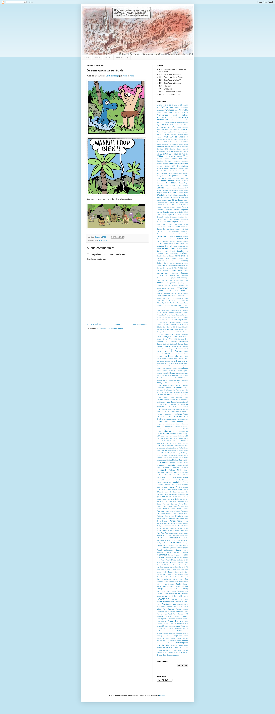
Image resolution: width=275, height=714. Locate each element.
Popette (159, 535)
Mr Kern (178, 487)
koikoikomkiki (172, 380)
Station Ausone (163, 602)
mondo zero (170, 480)
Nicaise (159, 499)
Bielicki (166, 168)
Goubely (177, 334)
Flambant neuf (174, 301)
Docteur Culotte (179, 265)
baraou (185, 142)
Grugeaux (160, 341)
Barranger (160, 146)
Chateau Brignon (171, 222)
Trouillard (179, 621)
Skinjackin (180, 591)
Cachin (159, 200)
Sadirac (175, 565)
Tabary (175, 606)
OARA (166, 501)
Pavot (186, 513)
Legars (173, 419)
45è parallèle (183, 105)
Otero (159, 506)
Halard (159, 349)
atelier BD (184, 130)
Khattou (180, 378)
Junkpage (184, 373)
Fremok (164, 312)
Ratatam (177, 552)
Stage (186, 599)
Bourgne (185, 185)
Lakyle (172, 397)
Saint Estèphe (161, 569)
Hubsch (164, 358)
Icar (158, 361)
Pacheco (185, 506)
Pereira (159, 518)
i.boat (186, 358)
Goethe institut (168, 332)
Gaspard (179, 322)
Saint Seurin (170, 577)
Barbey (159, 144)
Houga (186, 356)
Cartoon (172, 207)
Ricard (163, 560)
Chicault (185, 224)
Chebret (169, 224)
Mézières (185, 472)
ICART (162, 361)
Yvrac (180, 650)
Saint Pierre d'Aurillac (180, 574)
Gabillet (173, 317)
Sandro (178, 584)
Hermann (167, 354)
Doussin (159, 268)
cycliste (159, 248)
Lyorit (172, 448)
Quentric (173, 547)
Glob (181, 329)
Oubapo (163, 506)
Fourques (174, 305)
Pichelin (165, 528)
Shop (158, 591)
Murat (180, 489)
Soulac (174, 596)
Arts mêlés (172, 127)
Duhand (185, 270)
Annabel (185, 117)
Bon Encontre (173, 178)
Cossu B (165, 239)
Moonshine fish (169, 484)
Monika (178, 480)
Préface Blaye (173, 538)
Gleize (176, 329)
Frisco (180, 312)
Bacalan (170, 139)
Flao (182, 300)
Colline (169, 231)
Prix (178, 540)
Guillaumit (166, 344)
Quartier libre (183, 545)
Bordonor (160, 185)
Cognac (159, 231)
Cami (176, 202)
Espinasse (184, 283)
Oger (170, 501)
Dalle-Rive (184, 248)
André (175, 115)
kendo (170, 378)
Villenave (185, 638)
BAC (165, 139)
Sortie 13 (160, 596)
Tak (164, 609)
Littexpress (176, 441)
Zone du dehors (168, 655)
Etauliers (174, 285)
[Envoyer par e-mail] (112, 237)
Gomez (178, 332)
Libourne (173, 433)
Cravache (173, 241)
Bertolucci (177, 163)
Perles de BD (173, 518)
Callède (165, 202)
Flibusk (159, 303)
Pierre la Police (176, 528)
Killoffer (159, 380)
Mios (178, 475)
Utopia (159, 628)
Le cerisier (181, 404)
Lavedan (180, 402)
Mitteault (185, 475)
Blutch (170, 173)
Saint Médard (167, 574)
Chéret (175, 224)
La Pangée (177, 390)
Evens (159, 288)
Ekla (162, 280)
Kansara (168, 375)
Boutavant (174, 188)
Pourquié (176, 535)
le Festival (176, 407)
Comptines (184, 231)
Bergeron (185, 161)
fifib (183, 298)
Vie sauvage (167, 636)
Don (187, 265)
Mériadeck (161, 470)
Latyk (169, 402)
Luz (164, 448)
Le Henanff (169, 409)
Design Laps (183, 258)
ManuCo (164, 455)
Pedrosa (160, 516)
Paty (174, 513)
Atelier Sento (161, 132)
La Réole (169, 392)
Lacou (186, 395)
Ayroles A (183, 137)
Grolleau (181, 339)
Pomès (179, 533)
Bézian (167, 166)
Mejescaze (175, 467)
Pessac (179, 521)
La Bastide (160, 387)
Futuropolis (160, 317)
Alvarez (177, 112)
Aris (182, 125)
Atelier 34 (168, 129)
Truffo (186, 621)
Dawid (167, 253)
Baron (176, 144)
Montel (185, 482)
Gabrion (180, 317)
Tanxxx (178, 609)
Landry (186, 397)
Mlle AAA (165, 477)
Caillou (186, 200)
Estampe (160, 285)
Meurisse (177, 472)
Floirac (169, 303)
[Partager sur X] (117, 237)
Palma (159, 509)
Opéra (159, 504)
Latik (158, 402)
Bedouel (179, 156)
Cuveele (185, 246)
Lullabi (180, 445)
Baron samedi (183, 144)
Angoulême (161, 117)
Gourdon (185, 334)
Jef (167, 368)
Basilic (179, 146)
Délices (171, 256)
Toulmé (168, 616)
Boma (164, 178)
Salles (166, 581)
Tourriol (185, 616)
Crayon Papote (182, 241)
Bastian (172, 149)
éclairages (184, 278)
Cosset (159, 239)
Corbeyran (161, 236)
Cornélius (178, 236)
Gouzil (159, 337)
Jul (164, 373)
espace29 (172, 283)
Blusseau (164, 173)
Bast (166, 149)
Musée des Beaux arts (172, 492)
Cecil (186, 212)
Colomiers (175, 231)
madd (176, 448)
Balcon (186, 139)
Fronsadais (161, 315)
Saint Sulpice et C (181, 577)
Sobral (171, 593)
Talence (171, 609)
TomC (170, 614)
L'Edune (159, 385)
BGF (173, 166)
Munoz (174, 489)
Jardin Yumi (161, 368)
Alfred (159, 112)
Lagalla (165, 397)
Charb (170, 219)
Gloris (186, 329)
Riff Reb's (172, 560)
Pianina (174, 526)
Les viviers (177, 429)
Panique (166, 509)
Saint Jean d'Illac (178, 569)
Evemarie (180, 285)
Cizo (186, 227)
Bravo (186, 190)
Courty (159, 241)
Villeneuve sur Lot (163, 640)
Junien (178, 373)
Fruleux (173, 315)
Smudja (159, 593)
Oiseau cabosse (182, 501)
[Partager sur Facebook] (120, 237)
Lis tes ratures (166, 441)
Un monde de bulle (181, 623)
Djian (172, 265)
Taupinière (160, 611)
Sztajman (169, 606)
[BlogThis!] (114, 237)
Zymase (176, 655)
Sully (174, 604)
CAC (186, 197)
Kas (181, 375)
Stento (171, 602)
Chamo (159, 219)
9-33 (163, 107)
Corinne (170, 236)
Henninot (160, 354)
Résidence (169, 557)
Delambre (165, 256)
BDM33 (160, 156)
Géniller (159, 327)
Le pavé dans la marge (178, 411)
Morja (158, 487)
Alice (165, 112)
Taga (180, 606)
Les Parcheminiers (181, 426)
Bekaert (159, 159)
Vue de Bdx (163, 645)
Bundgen (180, 195)
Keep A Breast (162, 378)
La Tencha (184, 392)
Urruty (182, 626)
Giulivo (170, 329)
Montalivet (177, 482)
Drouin (180, 268)
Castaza (185, 207)
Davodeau (160, 253)
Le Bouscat (172, 404)
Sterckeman (179, 602)
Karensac (175, 375)
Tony (175, 614)
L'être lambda (175, 385)
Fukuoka (185, 315)
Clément (166, 229)
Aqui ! (159, 125)
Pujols (165, 545)
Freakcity (173, 310)
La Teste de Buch (164, 395)
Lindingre (181, 436)
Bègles (185, 156)
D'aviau (165, 248)
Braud (181, 190)
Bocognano (173, 176)
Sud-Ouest (167, 604)
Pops (165, 535)
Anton (186, 120)
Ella (174, 280)
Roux (186, 562)
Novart (182, 499)
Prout (166, 543)
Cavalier (166, 212)
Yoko (170, 650)
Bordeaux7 (172, 183)
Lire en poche (178, 438)
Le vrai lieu (177, 416)
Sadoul (181, 565)
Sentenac (179, 589)
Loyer (168, 445)
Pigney (186, 528)
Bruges (159, 192)
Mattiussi (164, 462)
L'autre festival (173, 383)
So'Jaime (166, 593)
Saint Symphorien (164, 579)
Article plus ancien (140, 324)
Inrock (181, 363)
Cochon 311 (179, 229)
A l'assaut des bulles (181, 107)
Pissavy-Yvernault (163, 530)
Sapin (159, 586)
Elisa (170, 280)
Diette (186, 263)
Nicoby (164, 499)
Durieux (160, 275)
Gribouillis (173, 339)
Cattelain (176, 210)
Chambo (166, 217)
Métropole (160, 472)
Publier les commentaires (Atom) (110, 329)
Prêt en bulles (183, 538)
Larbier (172, 399)
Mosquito (165, 487)
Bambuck (179, 142)
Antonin (159, 122)
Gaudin (185, 322)
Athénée (185, 132)
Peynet (186, 521)
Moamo (173, 477)
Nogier (177, 499)
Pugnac (159, 545)
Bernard (165, 163)
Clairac (159, 229)
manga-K (179, 453)
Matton (172, 462)
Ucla (171, 623)
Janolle (182, 366)
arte (158, 127)
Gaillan (186, 317)
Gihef (175, 327)
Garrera (172, 322)
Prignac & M (170, 540)
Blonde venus (177, 171)
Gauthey (173, 324)
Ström (159, 604)
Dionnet (159, 265)
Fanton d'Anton (182, 293)
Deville (166, 263)
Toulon (177, 616)
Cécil (158, 215)
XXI (187, 648)
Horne (181, 356)
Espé (178, 283)
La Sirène (176, 392)
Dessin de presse (173, 261)
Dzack (178, 275)
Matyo (186, 462)
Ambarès (185, 112)
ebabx (164, 278)
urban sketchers (170, 626)
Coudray (179, 239)
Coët (186, 229)
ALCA (186, 110)
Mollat (185, 477)
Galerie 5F (160, 320)
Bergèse (159, 163)
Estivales (167, 285)
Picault (186, 526)
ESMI (166, 283)
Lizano (168, 443)
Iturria (166, 366)
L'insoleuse (184, 385)
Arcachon (176, 125)
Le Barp (163, 404)
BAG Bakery (178, 139)
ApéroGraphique (182, 122)
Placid (172, 530)
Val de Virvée (173, 628)
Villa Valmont (183, 636)
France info (173, 308)
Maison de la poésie (164, 450)
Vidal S (185, 633)
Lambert (179, 397)
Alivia (171, 112)
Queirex (166, 547)
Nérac (186, 497)
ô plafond (160, 501)
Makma (186, 450)
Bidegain (160, 168)
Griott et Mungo (112, 76)
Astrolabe (185, 127)
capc (186, 202)
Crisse (169, 243)
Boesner (180, 176)
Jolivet (159, 370)
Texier (186, 611)
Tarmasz (185, 609)
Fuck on (179, 315)
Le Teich (160, 416)
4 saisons (175, 105)
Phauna (167, 523)
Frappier (166, 310)
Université (160, 626)
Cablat (181, 197)
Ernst (186, 280)
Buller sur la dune (175, 193)
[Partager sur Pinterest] (123, 237)
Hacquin (185, 346)
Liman (175, 436)
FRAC (180, 305)
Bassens (185, 146)
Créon (165, 243)
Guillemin (173, 344)
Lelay (166, 421)
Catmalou (168, 210)
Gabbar (167, 317)
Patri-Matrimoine (166, 513)
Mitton (159, 477)
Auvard (159, 137)
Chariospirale (184, 219)
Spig (180, 599)
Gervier (169, 327)
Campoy (181, 202)
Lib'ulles (159, 433)
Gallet (174, 320)
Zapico (165, 652)
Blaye (186, 168)
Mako (158, 453)
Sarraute (170, 586)
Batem (179, 149)
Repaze (177, 555)
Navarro (168, 496)
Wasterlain (173, 645)
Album (181, 110)
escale (160, 283)
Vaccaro (165, 628)
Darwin (172, 251)
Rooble (186, 560)
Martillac (169, 460)
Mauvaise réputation (166, 465)
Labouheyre (179, 395)
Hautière (159, 351)
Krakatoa (185, 380)
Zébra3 (170, 652)
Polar (162, 533)
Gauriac (166, 324)
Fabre (166, 291)
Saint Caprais (169, 567)
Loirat (174, 443)
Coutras (165, 241)
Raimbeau (160, 552)
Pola (158, 533)
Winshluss (161, 648)
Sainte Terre (178, 579)
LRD (171, 445)
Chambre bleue (183, 217)
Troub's (171, 621)
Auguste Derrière (163, 134)
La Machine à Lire (178, 387)
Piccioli (159, 528)
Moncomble (160, 480)
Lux (161, 448)
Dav (186, 251)
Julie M (168, 373)
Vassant (185, 631)
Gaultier (159, 324)
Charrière (160, 222)
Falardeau (166, 293)
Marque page (161, 460)
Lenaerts (172, 421)
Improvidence (161, 363)
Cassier (178, 207)
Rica (158, 560)
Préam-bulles (162, 538)
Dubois (159, 270)
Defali (159, 256)
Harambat (179, 349)
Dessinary (184, 261)
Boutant (167, 188)
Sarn (164, 586)
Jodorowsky (177, 368)
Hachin (179, 346)
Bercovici (177, 161)
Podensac (184, 530)
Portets (170, 535)
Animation (177, 117)
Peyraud (160, 523)
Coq (187, 234)
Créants (159, 243)
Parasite (185, 509)
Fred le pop (180, 310)
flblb (187, 300)
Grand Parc (177, 337)
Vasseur (159, 633)
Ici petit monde (170, 361)
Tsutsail (159, 623)
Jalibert (176, 366)
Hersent (180, 354)
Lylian (168, 448)
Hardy (186, 349)
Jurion (159, 375)
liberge (166, 434)
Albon (176, 110)
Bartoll (173, 146)
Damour (160, 251)
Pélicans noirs (169, 516)
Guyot (166, 346)
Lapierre (160, 400)
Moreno (178, 485)
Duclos (173, 270)
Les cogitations (167, 424)
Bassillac (160, 149)
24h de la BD (166, 105)
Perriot (172, 521)
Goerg (159, 332)
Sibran (169, 591)
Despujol (160, 261)
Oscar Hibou (183, 504)
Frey (169, 312)
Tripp (158, 621)
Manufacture (173, 455)
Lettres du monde (170, 431)
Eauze (159, 278)
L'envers (166, 385)
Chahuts (185, 215)
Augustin (173, 134)
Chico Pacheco (162, 227)
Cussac (180, 246)
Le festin (170, 407)
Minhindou (172, 475)
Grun (167, 342)
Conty (175, 234)
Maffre (181, 448)
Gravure (165, 339)
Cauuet (159, 212)
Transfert (179, 618)
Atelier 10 (160, 129)
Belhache (167, 159)
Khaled (175, 378)
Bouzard (181, 188)
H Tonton (172, 346)
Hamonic (165, 349)
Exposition (181, 288)
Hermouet (174, 354)
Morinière (185, 484)
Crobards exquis (178, 243)
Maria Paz (168, 458)
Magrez (185, 448)
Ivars (172, 366)
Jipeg (170, 368)
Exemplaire (166, 288)
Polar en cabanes (171, 533)
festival (180, 296)
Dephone (160, 258)
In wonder (170, 363)
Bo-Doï (175, 173)
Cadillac (164, 200)
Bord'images (162, 180)
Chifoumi (171, 227)
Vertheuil (172, 633)
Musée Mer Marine (170, 494)
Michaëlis (160, 475)
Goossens (169, 334)
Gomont (185, 332)
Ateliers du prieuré (174, 132)
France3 (160, 310)
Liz (164, 443)
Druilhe (186, 268)
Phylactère (167, 526)
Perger (164, 518)
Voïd (172, 643)
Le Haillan (161, 409)
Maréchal (160, 457)
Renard (170, 555)
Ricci (167, 560)
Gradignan (167, 337)
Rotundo (166, 562)
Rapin (169, 552)
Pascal (177, 511)
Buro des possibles (163, 197)
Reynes (185, 557)
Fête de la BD (167, 298)
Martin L (175, 460)
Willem (181, 645)
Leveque (182, 431)
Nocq (172, 499)
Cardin (178, 205)
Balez (165, 142)
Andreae (185, 115)
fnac (174, 303)
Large (178, 399)
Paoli (179, 509)
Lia (187, 431)
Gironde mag (161, 329)
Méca (158, 467)
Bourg (179, 185)
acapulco (160, 110)
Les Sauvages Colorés (165, 429)
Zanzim (159, 652)
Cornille (185, 236)
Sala (186, 579)
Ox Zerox (174, 506)
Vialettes (179, 633)
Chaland (160, 217)
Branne (175, 190)
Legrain (179, 419)
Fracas (185, 305)
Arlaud (186, 125)
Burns (186, 195)
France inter (183, 308)
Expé (172, 288)
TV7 (167, 623)
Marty (180, 460)
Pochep (177, 530)
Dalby (178, 248)
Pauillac (180, 513)
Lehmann (185, 419)
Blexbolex (160, 171)
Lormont (185, 443)
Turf (164, 623)
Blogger (162, 696)
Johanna (184, 368)
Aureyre (180, 134)
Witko (124, 76)
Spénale (174, 599)
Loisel (179, 443)
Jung (173, 373)
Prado (182, 535)
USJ (187, 626)
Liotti (186, 436)
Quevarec (179, 547)
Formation (180, 303)
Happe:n (172, 349)
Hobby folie (173, 356)
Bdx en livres (169, 156)
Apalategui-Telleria (170, 122)
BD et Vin (164, 154)
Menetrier (185, 467)
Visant (179, 640)
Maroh (186, 457)
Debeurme (177, 253)
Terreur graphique (176, 611)
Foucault (160, 305)
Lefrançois (167, 419)
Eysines (160, 291)
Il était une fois (182, 361)
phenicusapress (176, 523)
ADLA (165, 110)
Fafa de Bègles (174, 291)
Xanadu (182, 648)
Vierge (175, 636)
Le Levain (176, 409)
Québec (160, 548)
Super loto (180, 604)
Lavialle (185, 402)
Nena (132, 76)
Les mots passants (167, 426)
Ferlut (172, 296)
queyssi (185, 547)
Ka (163, 375)
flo (166, 303)
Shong (185, 589)
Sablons (169, 565)
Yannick (159, 650)
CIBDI (183, 227)
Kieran (186, 378)
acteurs (97, 58)
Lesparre (185, 429)
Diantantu (179, 263)
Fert (175, 296)
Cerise (174, 214)
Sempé (166, 589)
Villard (179, 638)
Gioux (179, 327)
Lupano (185, 445)
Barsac (167, 146)
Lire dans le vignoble (164, 438)
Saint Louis (179, 572)
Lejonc (160, 421)
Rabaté (159, 550)
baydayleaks (161, 151)
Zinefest (159, 655)
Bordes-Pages (183, 183)
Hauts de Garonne (173, 351)
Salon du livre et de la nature (178, 581)
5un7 (158, 107)
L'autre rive (184, 383)
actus (86, 58)
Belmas (174, 159)
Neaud (175, 496)
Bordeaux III (162, 183)
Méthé (186, 470)
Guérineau (183, 341)
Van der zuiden (169, 631)
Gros (186, 339)
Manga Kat (171, 453)
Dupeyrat (175, 273)
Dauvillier (180, 251)
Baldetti (159, 142)
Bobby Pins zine (162, 176)
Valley (180, 628)
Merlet (179, 470)
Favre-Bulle (161, 296)
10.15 (159, 105)
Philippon (160, 526)
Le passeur (165, 411)
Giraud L (185, 327)
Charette (176, 219)
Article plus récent (94, 324)
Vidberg (159, 636)
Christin (177, 227)
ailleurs (119, 58)
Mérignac (172, 470)
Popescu (185, 533)
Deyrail (172, 263)
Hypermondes (172, 358)
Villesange (172, 640)
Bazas (168, 151)
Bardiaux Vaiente (168, 144)
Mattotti (179, 462)
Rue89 (164, 565)
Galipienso (167, 320)
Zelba (176, 652)
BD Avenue (175, 151)
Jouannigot (172, 370)
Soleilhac (185, 593)
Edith (158, 280)
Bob (180, 173)
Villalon (172, 638)
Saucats (177, 586)
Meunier (169, 472)
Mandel (163, 453)
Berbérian (168, 161)
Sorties (167, 596)
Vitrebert (185, 640)
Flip (163, 303)
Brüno (165, 192)
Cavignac (173, 212)
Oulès (169, 506)
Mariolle (175, 457)
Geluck (186, 324)
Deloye (177, 256)
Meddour (166, 467)
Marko (181, 457)
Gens (164, 327)
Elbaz (166, 280)
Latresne (163, 402)
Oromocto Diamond (169, 504)
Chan (164, 219)
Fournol (167, 305)
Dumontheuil (162, 273)
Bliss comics (168, 171)
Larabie (166, 399)
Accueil (117, 324)
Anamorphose (162, 115)
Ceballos (180, 212)
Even (186, 285)
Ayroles (173, 137)
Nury (186, 499)
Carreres (166, 207)
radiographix (168, 550)
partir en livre (170, 511)
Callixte (171, 202)
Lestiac (159, 431)
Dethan (159, 263)
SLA (186, 591)
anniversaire (162, 120)
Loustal (163, 445)
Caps (164, 205)
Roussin (180, 562)
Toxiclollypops (162, 618)
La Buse (168, 387)
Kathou (185, 375)
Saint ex (169, 569)
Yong (175, 650)
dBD (171, 253)
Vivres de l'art (165, 643)
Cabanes (174, 197)
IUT (169, 366)
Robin (181, 560)
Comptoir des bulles (164, 234)
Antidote (179, 120)
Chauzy (163, 224)
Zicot (180, 653)
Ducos (179, 271)
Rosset (159, 562)
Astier (179, 127)
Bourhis (160, 188)
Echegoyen (172, 278)
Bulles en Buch (166, 195)
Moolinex (160, 484)
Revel (176, 557)
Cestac (180, 215)
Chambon (173, 217)
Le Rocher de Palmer (179, 414)
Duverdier (172, 275)
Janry (186, 366)
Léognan (179, 422)
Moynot (171, 487)
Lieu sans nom (166, 436)
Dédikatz (184, 253)
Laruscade (184, 399)
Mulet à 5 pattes (164, 489)
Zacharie (185, 650)
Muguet (185, 487)
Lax (158, 404)
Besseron (184, 164)
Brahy (171, 190)
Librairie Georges (182, 433)
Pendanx (179, 516)
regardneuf (162, 555)
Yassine (165, 650)
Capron (159, 205)
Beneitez (160, 161)
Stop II (186, 602)
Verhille (165, 633)
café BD (171, 200)
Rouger (173, 562)
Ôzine (180, 506)
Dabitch (173, 249)
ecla (178, 278)
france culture (162, 308)
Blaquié (180, 168)
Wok (172, 648)
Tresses (185, 618)
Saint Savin (161, 577)
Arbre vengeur (167, 125)
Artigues (163, 127)
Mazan (179, 465)
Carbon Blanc (171, 205)
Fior (166, 300)
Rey (181, 557)
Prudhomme (175, 542)
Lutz (158, 448)
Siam (163, 591)
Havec (186, 351)
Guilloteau (179, 344)
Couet (186, 239)
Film (158, 300)
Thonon (159, 614)
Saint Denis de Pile (181, 567)
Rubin (159, 565)
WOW (177, 648)
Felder (167, 296)
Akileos (171, 110)
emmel (182, 280)
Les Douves (177, 424)
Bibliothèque (182, 166)
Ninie (168, 499)
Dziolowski (185, 275)
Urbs (178, 626)
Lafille (159, 397)
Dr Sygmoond (168, 268)
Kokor (179, 380)
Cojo (164, 231)
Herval (186, 354)
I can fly (181, 358)
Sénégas (172, 589)
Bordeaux (171, 180)
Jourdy (179, 370)
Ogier (174, 501)
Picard (180, 526)
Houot (159, 358)
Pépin (186, 516)
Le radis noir (167, 414)
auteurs (108, 58)
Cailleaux (179, 200)
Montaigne (167, 482)
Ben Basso (183, 159)
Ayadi (166, 137)
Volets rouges (180, 643)
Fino (162, 300)
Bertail (171, 164)
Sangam (185, 584)
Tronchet (164, 621)
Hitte (165, 356)
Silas (174, 591)
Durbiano (184, 273)
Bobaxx (185, 173)
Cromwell (168, 246)
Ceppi (169, 215)
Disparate (166, 265)
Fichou (178, 298)
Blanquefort (173, 168)
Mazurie (185, 465)
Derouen (174, 258)
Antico (172, 120)
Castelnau (160, 210)
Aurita (186, 134)
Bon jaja (184, 178)
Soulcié (179, 596)
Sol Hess (177, 594)
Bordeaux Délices (182, 180)
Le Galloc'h (184, 407)
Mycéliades (181, 494)
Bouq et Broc (170, 185)
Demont (184, 256)
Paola (173, 509)
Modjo (179, 477)
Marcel (180, 455)
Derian (167, 258)
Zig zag (185, 652)
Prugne (185, 543)
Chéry (180, 224)
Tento (167, 611)
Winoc (186, 645)
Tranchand (171, 618)
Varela (179, 631)
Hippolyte (160, 356)
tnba (165, 614)
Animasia (170, 117)
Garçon (165, 322)
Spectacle (163, 598)
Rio (178, 560)
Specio (186, 596)
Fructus (167, 315)
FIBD (174, 298)
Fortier (186, 303)
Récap (185, 552)
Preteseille (160, 540)
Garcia (159, 322)
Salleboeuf (160, 581)
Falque (173, 293)
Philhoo (185, 523)
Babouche (160, 139)
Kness (165, 380)
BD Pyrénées (183, 154)
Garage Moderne (182, 320)
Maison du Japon (177, 450)
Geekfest (180, 324)
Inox (176, 363)
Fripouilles (174, 312)
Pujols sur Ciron (173, 545)
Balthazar (171, 142)
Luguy (176, 445)
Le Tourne (168, 416)
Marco (186, 455)
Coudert (172, 239)
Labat (173, 395)
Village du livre (163, 638)
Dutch (166, 275)
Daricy (167, 251)
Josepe (164, 370)
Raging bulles (181, 550)
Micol (166, 475)
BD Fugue (173, 154)
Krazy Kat (162, 382)
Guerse (159, 344)
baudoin (185, 149)
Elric (177, 280)
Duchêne (166, 270)
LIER (158, 436)
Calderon (160, 202)
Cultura (174, 246)
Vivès (158, 643)
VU (187, 643)
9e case (169, 107)
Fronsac (185, 312)
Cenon (163, 215)
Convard (181, 234)
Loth (158, 445)
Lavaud (173, 402)
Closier (172, 229)
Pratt (186, 535)
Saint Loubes (168, 572)
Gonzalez (160, 334)
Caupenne (184, 210)
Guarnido (174, 341)
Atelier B (176, 129)
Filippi (186, 298)
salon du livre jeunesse (165, 584)
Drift (175, 268)
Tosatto (180, 614)
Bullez (175, 195)
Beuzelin (160, 166)
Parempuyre (161, 511)
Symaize (162, 606)
